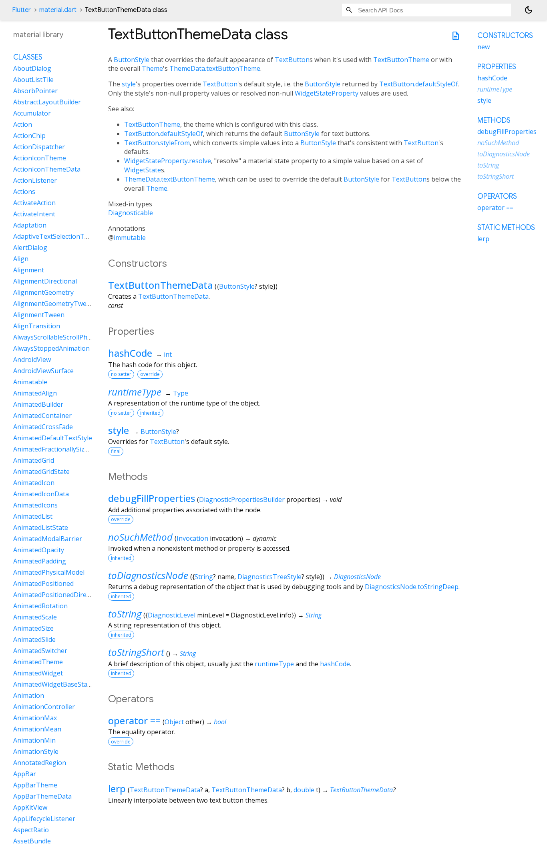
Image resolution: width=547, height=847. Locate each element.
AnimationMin (34, 740)
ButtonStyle (131, 59)
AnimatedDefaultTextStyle (52, 437)
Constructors (505, 35)
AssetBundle (32, 841)
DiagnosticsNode (357, 576)
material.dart (57, 10)
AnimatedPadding (39, 561)
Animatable (30, 382)
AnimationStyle (35, 751)
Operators (497, 196)
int (168, 354)
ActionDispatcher (39, 146)
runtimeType (134, 391)
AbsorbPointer (35, 90)
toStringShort (136, 652)
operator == (134, 720)
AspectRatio (31, 829)
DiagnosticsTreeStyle (269, 576)
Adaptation (29, 225)
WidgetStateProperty (326, 93)
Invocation (192, 538)
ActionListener (35, 180)
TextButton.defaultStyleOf (418, 84)
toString (124, 613)
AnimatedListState (40, 527)
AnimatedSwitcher (40, 650)
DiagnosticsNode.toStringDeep (412, 586)
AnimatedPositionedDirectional (60, 594)
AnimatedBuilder (38, 404)
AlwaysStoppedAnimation (51, 348)
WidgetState (142, 170)
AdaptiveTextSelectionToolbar (59, 236)
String (204, 576)
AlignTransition (36, 326)
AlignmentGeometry (43, 292)
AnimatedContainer (42, 415)
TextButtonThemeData (160, 285)
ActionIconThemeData (46, 169)
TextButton (292, 59)
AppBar (24, 773)
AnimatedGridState (41, 471)
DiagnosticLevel (171, 615)
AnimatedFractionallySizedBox (58, 449)
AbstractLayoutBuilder (47, 102)
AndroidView (32, 359)
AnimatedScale (35, 617)
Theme (152, 68)
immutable (130, 237)
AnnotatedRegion (39, 762)
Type (180, 393)
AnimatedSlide (34, 639)
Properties (496, 66)
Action (22, 124)
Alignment (28, 270)
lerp (117, 788)
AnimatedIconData (41, 493)
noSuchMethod (140, 536)
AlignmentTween (38, 314)
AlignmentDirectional (45, 281)
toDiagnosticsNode (148, 575)
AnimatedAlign (35, 393)
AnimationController (44, 706)
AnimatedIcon (33, 482)
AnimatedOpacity (38, 549)
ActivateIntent (34, 214)
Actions (24, 191)
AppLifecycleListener (44, 818)
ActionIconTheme (39, 158)
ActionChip (29, 135)
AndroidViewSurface (43, 370)
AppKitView (30, 807)
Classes (27, 57)
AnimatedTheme (38, 661)
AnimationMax (35, 717)
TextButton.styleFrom (157, 142)
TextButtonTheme (401, 59)
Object (174, 721)
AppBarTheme (35, 785)
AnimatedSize (33, 628)
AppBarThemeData (42, 796)
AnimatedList (32, 516)
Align (20, 258)
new (483, 46)
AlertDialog (30, 247)
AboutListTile (33, 79)
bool (220, 721)
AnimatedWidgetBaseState (53, 684)
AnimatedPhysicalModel (48, 572)
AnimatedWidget (38, 673)
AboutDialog (32, 68)
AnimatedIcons (35, 505)
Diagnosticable (130, 212)
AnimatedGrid (33, 460)
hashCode (130, 353)
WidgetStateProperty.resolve (167, 160)
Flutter (21, 10)
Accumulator (32, 113)
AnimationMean (37, 729)
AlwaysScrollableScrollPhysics (57, 337)
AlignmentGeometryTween (53, 303)
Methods (494, 120)
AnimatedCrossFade (43, 426)
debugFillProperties (151, 498)
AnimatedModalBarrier (47, 538)
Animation (28, 695)
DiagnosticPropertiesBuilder (242, 499)
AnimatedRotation (40, 605)
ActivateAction (34, 202)
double (304, 789)
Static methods (506, 227)
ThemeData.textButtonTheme (214, 68)
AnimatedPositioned (43, 583)
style (129, 84)
